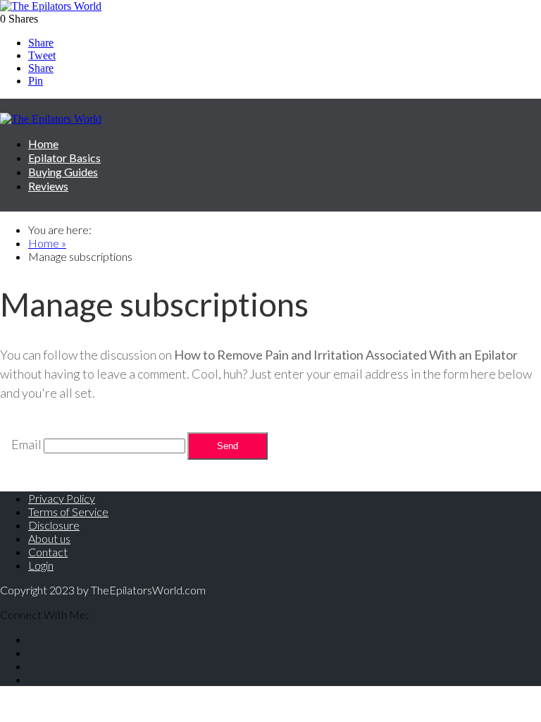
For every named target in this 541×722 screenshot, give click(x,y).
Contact (48, 551)
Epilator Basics (64, 157)
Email (26, 444)
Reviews (48, 185)
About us (49, 538)
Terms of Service (68, 511)
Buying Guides (63, 171)
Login (41, 565)
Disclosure (54, 525)
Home (43, 143)
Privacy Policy (61, 498)
